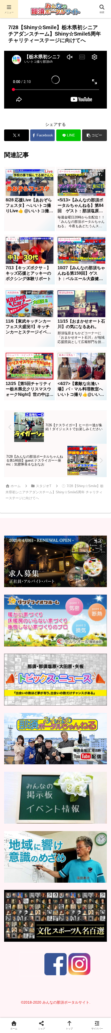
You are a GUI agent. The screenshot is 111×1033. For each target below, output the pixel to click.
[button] (94, 135)
